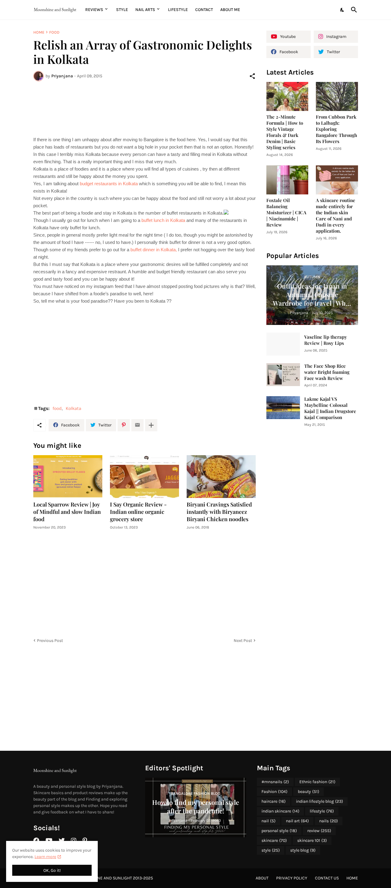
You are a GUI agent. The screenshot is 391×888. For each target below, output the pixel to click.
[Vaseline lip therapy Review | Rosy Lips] (283, 344)
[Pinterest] (124, 425)
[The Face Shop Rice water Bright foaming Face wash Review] (283, 374)
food (54, 32)
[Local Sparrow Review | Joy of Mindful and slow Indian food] (67, 476)
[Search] (353, 10)
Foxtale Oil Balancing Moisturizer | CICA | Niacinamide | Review (286, 212)
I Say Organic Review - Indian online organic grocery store (138, 512)
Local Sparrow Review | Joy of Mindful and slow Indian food (67, 512)
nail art (297, 821)
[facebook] (36, 841)
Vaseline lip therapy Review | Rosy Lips (325, 340)
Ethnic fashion (317, 781)
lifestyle (322, 811)
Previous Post (50, 640)
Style (122, 9)
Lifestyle (178, 9)
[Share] (252, 76)
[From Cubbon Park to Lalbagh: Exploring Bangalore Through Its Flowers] (337, 96)
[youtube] (49, 841)
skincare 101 (312, 840)
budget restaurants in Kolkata (109, 183)
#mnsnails (275, 781)
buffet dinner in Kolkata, (153, 249)
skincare (274, 840)
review (319, 830)
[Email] (137, 425)
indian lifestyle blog (319, 801)
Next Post (243, 640)
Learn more (45, 856)
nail (268, 821)
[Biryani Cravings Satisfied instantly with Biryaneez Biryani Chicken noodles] (221, 476)
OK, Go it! (52, 870)
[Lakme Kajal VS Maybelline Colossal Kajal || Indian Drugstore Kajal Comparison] (283, 407)
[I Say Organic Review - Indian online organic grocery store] (144, 476)
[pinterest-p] (84, 841)
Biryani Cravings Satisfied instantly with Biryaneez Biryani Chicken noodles (219, 512)
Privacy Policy (291, 878)
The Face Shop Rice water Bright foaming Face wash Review (326, 372)
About (262, 878)
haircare (273, 801)
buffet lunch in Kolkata (163, 220)
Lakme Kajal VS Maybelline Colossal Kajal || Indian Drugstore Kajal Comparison (330, 408)
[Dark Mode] (342, 10)
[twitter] (62, 841)
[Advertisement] (144, 108)
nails (328, 821)
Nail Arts (145, 9)
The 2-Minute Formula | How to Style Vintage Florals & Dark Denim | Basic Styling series (284, 132)
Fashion (274, 791)
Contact (204, 9)
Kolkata (73, 408)
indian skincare (280, 811)
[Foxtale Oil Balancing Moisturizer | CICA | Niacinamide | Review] (287, 179)
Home (38, 32)
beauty (308, 791)
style (270, 850)
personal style (279, 830)
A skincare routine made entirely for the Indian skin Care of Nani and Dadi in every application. (335, 215)
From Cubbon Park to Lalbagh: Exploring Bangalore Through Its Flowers (336, 129)
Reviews (94, 9)
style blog (303, 850)
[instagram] (73, 841)
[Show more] (151, 425)
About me (230, 9)
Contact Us (327, 878)
